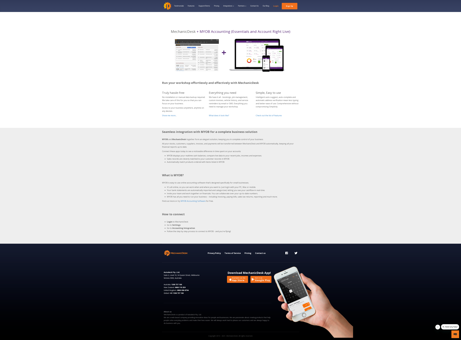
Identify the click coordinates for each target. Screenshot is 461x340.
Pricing (216, 6)
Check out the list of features (269, 115)
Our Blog (266, 6)
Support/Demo (204, 6)
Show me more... (169, 115)
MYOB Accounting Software (193, 201)
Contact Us (254, 6)
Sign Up (289, 6)
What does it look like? (219, 115)
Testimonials (179, 6)
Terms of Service (232, 253)
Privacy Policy (214, 253)
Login (276, 6)
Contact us (260, 253)
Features (191, 6)
